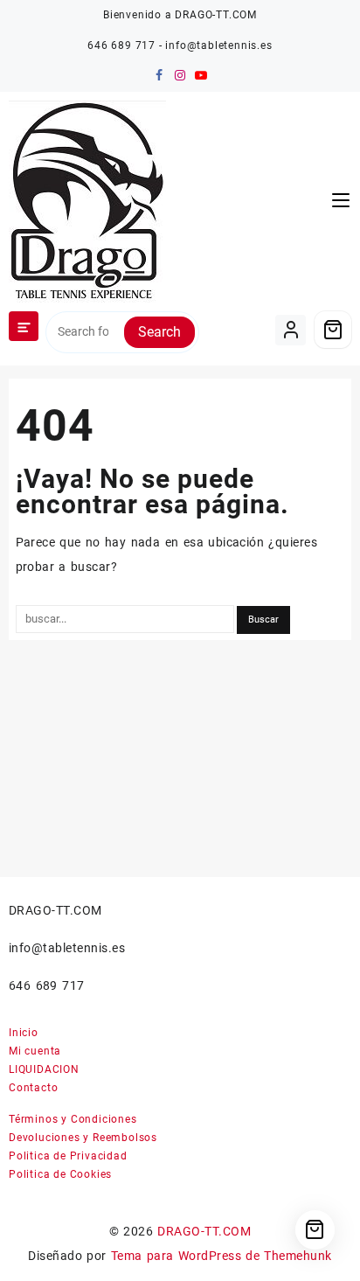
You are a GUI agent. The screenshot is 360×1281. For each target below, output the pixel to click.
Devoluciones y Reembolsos (83, 1137)
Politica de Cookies (60, 1174)
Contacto (33, 1088)
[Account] (290, 330)
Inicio (23, 1033)
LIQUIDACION (44, 1069)
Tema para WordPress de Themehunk (221, 1256)
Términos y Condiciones (73, 1119)
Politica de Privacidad (68, 1156)
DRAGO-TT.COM (204, 1231)
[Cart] (332, 329)
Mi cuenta (35, 1051)
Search (159, 332)
